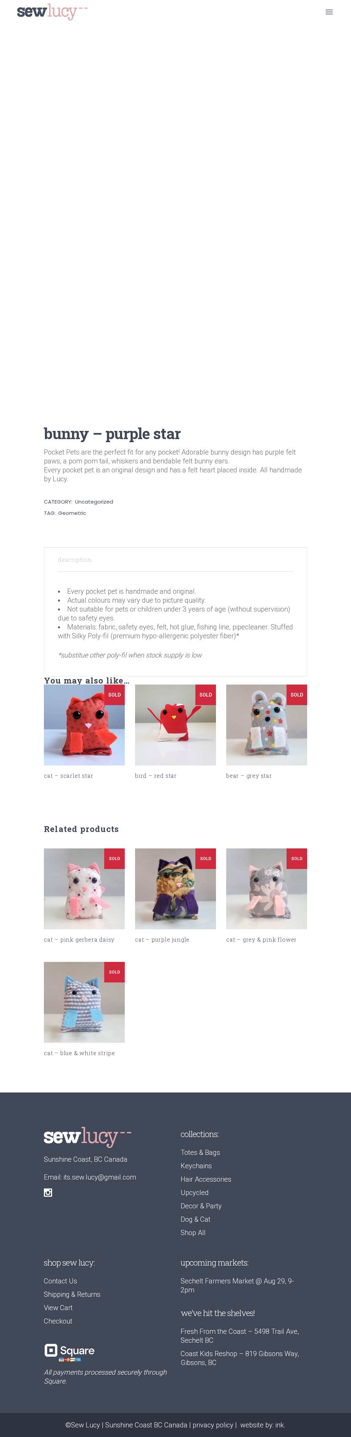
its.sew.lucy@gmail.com (99, 1177)
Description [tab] (75, 559)
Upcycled (195, 1192)
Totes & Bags (200, 1152)
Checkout (58, 1321)
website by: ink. (263, 1425)
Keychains (196, 1166)
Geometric (72, 513)
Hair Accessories (206, 1179)
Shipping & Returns (72, 1294)
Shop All (193, 1233)
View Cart (58, 1308)
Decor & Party (201, 1206)
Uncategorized (94, 501)
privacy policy (213, 1425)
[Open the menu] (329, 12)
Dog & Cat (195, 1219)
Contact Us (60, 1281)
